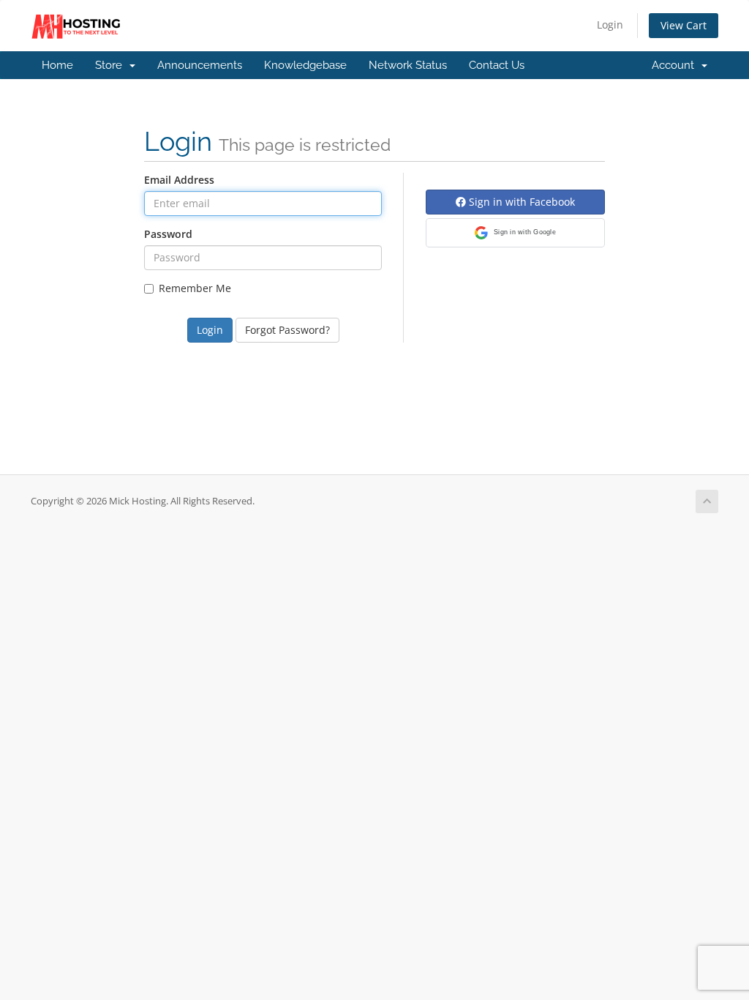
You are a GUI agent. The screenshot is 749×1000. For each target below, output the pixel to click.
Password (168, 234)
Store (111, 65)
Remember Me (195, 288)
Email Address (179, 180)
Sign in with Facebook (520, 202)
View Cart (683, 25)
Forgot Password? (287, 330)
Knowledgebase (305, 65)
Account (676, 65)
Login (610, 24)
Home (57, 65)
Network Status (408, 65)
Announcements (199, 65)
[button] (515, 232)
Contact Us (496, 65)
